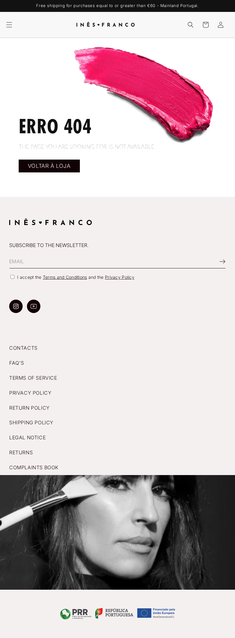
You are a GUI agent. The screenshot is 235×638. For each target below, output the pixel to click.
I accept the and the (75, 277)
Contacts (23, 348)
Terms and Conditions (65, 277)
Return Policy (29, 408)
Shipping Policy (31, 422)
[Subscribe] (219, 261)
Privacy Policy (119, 277)
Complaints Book (33, 467)
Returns (21, 452)
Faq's (16, 363)
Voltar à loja (49, 166)
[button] (9, 24)
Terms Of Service (33, 378)
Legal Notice (27, 437)
